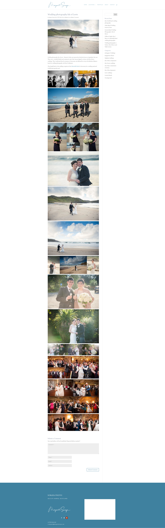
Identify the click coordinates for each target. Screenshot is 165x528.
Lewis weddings (71, 17)
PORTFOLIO (100, 4)
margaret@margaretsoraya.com (56, 524)
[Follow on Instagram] (64, 518)
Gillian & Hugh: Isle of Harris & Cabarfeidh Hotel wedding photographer (111, 38)
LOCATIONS (91, 4)
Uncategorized (108, 78)
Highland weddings (109, 58)
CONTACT (112, 4)
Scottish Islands (108, 75)
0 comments (76, 17)
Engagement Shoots (109, 55)
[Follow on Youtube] (67, 518)
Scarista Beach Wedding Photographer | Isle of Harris (110, 32)
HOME (85, 4)
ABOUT (106, 4)
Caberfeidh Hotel (75, 66)
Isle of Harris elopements (110, 60)
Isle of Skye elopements (110, 70)
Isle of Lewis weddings (64, 17)
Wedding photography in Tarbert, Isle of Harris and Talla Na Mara (111, 45)
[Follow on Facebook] (62, 518)
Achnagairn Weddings (110, 53)
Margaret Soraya (52, 17)
